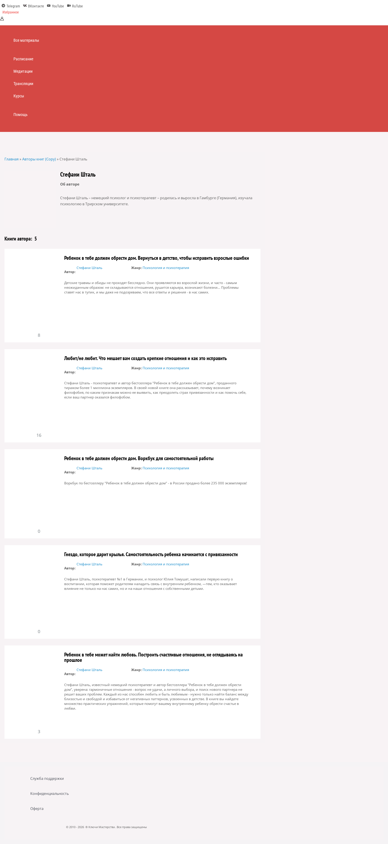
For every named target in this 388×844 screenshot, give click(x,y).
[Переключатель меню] (28, 49)
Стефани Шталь (89, 267)
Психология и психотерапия (166, 267)
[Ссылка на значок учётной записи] (2, 19)
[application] (41, 40)
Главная (11, 159)
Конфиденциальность (49, 793)
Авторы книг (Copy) (39, 159)
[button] (10, 12)
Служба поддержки (47, 778)
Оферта (37, 808)
